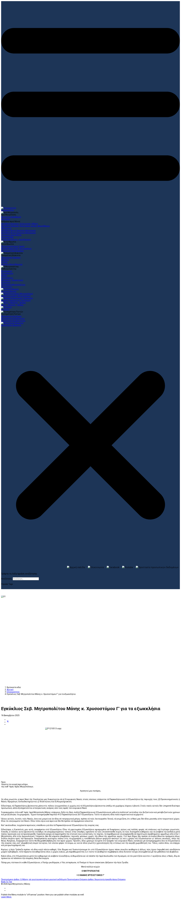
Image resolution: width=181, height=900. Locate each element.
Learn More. (6, 897)
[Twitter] (8, 722)
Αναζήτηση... (7, 579)
